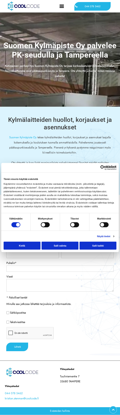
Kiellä (22, 245)
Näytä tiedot (103, 236)
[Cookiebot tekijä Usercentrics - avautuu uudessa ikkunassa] (102, 167)
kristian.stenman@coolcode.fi (22, 398)
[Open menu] (62, 6)
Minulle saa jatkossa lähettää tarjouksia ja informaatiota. (38, 304)
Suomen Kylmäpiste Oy (23, 137)
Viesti (9, 277)
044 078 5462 (14, 393)
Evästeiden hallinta (60, 411)
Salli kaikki (98, 245)
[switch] (45, 224)
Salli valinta (60, 245)
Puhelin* (11, 263)
